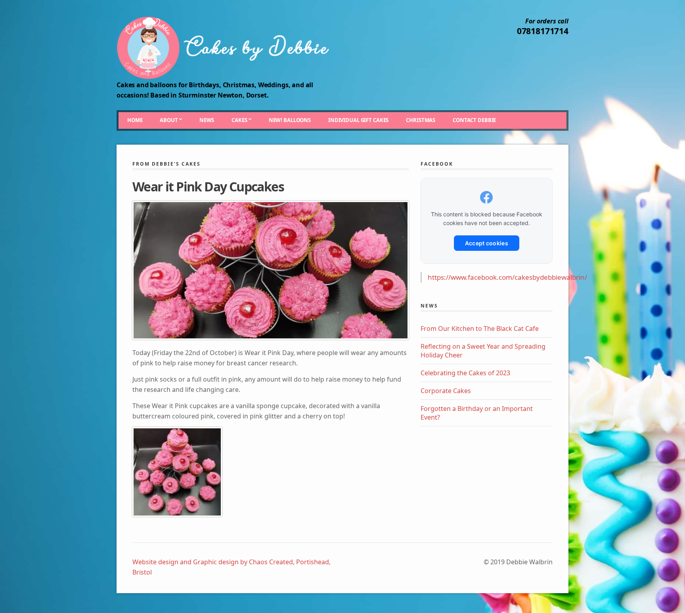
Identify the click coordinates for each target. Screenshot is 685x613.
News (206, 120)
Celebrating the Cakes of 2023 (465, 373)
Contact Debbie (474, 120)
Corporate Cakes (446, 390)
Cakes (239, 120)
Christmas (420, 120)
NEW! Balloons (290, 120)
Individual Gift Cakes (358, 120)
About (169, 120)
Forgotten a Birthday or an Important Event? (477, 413)
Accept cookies (486, 243)
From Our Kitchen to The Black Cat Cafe (480, 328)
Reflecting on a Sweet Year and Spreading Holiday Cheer (483, 350)
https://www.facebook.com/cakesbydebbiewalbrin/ (507, 277)
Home (134, 120)
